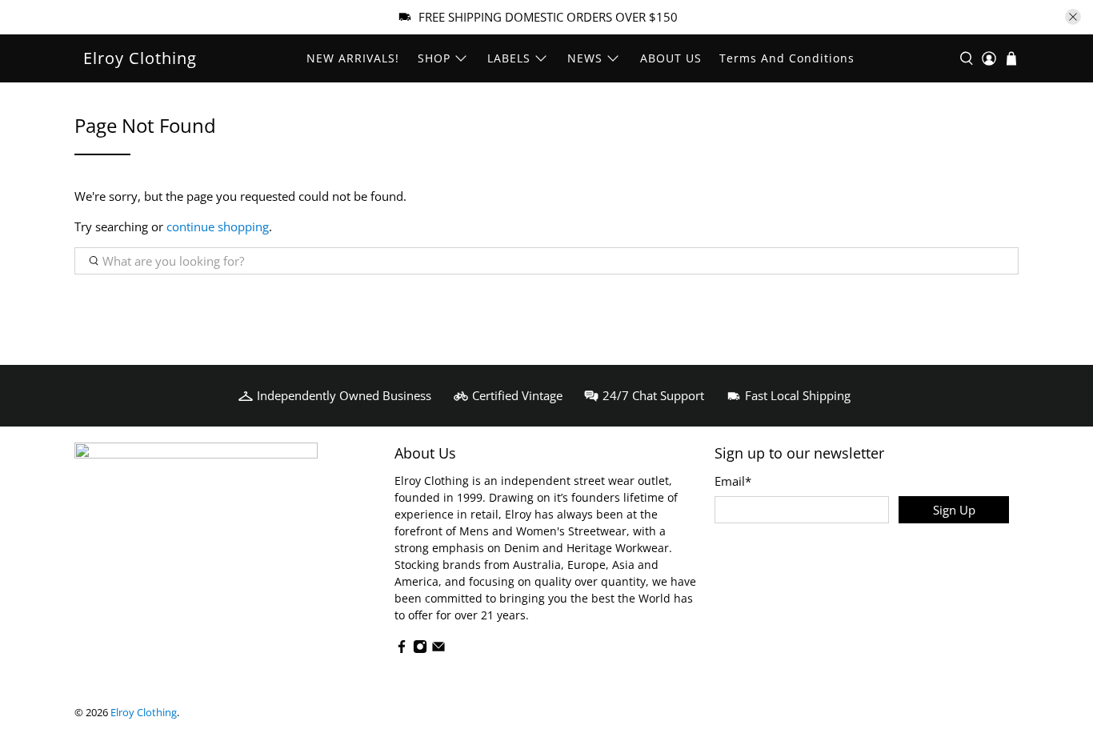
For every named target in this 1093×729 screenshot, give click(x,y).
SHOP (434, 58)
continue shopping (217, 226)
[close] (1073, 17)
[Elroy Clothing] (196, 496)
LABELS (508, 58)
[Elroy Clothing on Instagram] (420, 649)
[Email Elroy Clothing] (438, 649)
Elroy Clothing (140, 58)
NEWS (585, 58)
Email (733, 481)
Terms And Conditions (787, 58)
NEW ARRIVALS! (352, 58)
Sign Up (954, 510)
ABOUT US (671, 58)
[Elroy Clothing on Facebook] (401, 649)
